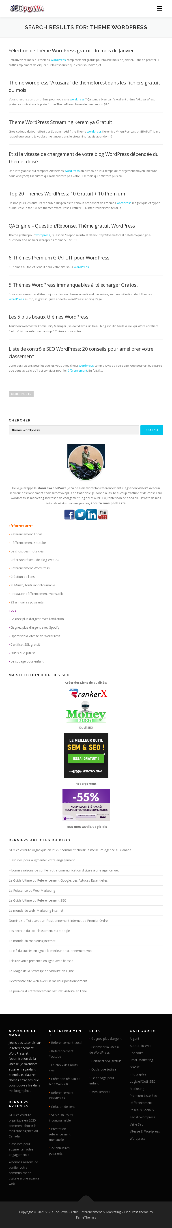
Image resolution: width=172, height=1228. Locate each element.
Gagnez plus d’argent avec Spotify (35, 627)
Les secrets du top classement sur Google (39, 931)
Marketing (137, 1088)
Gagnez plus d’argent (106, 1038)
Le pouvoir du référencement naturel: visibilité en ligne (48, 991)
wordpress (77, 99)
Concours (137, 1053)
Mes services (100, 1092)
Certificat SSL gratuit (25, 644)
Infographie (138, 1074)
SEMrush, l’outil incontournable (33, 585)
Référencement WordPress (30, 568)
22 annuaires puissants (27, 602)
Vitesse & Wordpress (145, 1131)
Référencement (141, 1103)
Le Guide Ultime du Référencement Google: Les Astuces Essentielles (58, 880)
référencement (77, 370)
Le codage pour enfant (27, 661)
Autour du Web (140, 1046)
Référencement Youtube (28, 543)
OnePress (131, 1212)
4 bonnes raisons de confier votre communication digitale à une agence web (64, 870)
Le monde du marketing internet (32, 941)
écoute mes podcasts (108, 503)
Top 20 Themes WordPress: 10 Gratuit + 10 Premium (67, 193)
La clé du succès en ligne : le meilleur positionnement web (50, 951)
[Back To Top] (86, 1202)
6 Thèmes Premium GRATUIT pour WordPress (59, 257)
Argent (134, 1038)
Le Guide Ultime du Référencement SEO (38, 900)
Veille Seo (137, 1124)
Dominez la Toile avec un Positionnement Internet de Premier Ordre (58, 920)
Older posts (21, 394)
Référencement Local (26, 534)
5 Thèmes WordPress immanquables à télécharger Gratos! (73, 284)
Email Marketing (141, 1060)
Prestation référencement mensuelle (37, 594)
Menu (159, 8)
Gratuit (135, 1067)
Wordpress (137, 1138)
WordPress (58, 60)
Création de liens (23, 576)
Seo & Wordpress (142, 1117)
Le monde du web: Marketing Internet (36, 910)
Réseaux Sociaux (142, 1110)
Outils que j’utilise (23, 653)
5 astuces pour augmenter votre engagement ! (42, 860)
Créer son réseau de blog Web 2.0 (35, 560)
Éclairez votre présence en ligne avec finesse (41, 961)
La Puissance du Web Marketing (32, 890)
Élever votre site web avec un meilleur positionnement (48, 981)
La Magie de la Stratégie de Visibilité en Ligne (41, 971)
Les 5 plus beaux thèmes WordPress (48, 316)
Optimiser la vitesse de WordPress (35, 636)
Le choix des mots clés (27, 551)
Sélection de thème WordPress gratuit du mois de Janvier (71, 50)
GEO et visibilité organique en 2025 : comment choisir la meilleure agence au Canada (70, 850)
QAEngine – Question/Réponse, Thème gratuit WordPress (72, 225)
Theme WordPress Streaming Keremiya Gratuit (60, 122)
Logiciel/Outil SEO (142, 1081)
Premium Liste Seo (143, 1095)
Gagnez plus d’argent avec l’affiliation (37, 619)
